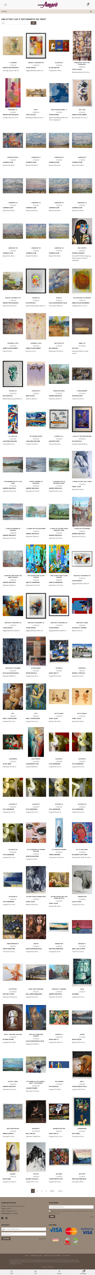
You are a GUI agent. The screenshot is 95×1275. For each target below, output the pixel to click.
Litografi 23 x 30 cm (34, 993)
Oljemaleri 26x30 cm (12, 580)
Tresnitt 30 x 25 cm (11, 947)
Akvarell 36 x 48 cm (10, 161)
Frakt (27, 1255)
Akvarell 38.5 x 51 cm (78, 1038)
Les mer (92, 1216)
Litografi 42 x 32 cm (79, 900)
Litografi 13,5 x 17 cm (57, 1132)
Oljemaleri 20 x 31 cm (57, 486)
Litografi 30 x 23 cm (10, 717)
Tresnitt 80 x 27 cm (10, 440)
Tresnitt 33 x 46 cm (34, 440)
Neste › (52, 1191)
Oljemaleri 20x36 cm (35, 532)
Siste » (60, 1191)
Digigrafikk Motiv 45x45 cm (12, 627)
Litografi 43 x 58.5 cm (56, 1038)
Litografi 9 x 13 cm (79, 672)
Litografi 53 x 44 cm (34, 947)
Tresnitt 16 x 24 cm (79, 947)
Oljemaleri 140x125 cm (33, 1132)
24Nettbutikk (51, 1267)
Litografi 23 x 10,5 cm (9, 1178)
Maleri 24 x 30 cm (80, 627)
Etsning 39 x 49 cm (79, 1178)
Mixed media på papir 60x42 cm (12, 395)
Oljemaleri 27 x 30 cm (11, 533)
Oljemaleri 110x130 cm (10, 993)
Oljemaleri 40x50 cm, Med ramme (80, 348)
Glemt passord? (42, 1238)
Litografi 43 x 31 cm (78, 993)
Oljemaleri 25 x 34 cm (34, 486)
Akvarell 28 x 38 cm (56, 717)
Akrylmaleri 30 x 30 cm (56, 347)
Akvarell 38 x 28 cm (82, 485)
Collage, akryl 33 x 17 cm (11, 113)
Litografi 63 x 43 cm (33, 672)
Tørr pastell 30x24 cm (58, 302)
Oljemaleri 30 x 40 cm (10, 763)
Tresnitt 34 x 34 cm (56, 440)
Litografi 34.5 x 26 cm (79, 1085)
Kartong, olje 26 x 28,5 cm (11, 66)
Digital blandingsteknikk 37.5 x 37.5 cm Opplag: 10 (58, 115)
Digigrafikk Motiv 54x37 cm (35, 66)
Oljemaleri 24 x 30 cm (58, 533)
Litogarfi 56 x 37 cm (32, 1178)
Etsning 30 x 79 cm (56, 947)
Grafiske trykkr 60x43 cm (82, 440)
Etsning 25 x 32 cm (11, 1132)
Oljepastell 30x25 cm (35, 1039)
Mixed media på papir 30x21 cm (35, 302)
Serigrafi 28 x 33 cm (56, 1178)
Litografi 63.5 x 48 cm (12, 1038)
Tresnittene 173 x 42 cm (57, 853)
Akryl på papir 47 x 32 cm (79, 113)
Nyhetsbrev (66, 1255)
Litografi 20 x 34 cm (56, 66)
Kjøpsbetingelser (36, 1255)
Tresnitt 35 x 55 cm (79, 395)
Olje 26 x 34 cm (10, 347)
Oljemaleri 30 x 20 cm (81, 532)
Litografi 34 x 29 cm (55, 672)
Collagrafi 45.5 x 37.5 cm (81, 302)
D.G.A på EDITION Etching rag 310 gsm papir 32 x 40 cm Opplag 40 (81, 254)
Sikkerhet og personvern (52, 1255)
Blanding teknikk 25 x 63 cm (34, 113)
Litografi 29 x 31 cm (56, 763)
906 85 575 (8, 1208)
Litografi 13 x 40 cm (56, 1085)
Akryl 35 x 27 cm (33, 347)
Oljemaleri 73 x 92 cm (36, 1086)
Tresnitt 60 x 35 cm (79, 1132)
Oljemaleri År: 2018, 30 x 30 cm (81, 853)
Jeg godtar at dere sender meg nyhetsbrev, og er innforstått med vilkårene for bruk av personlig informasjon (71, 1212)
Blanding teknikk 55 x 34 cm (81, 67)
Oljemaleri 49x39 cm (11, 672)
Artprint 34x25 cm (33, 395)
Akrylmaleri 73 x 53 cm (35, 580)
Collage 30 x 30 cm (35, 854)
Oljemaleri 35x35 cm (57, 395)
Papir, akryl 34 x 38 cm (12, 302)
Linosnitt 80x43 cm (33, 763)
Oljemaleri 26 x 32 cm (12, 486)
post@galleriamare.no (11, 1211)
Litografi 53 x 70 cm (10, 900)
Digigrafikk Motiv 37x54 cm (81, 579)
